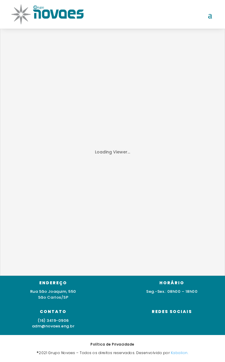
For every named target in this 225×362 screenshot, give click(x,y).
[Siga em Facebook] (166, 323)
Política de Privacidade (112, 344)
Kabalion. (180, 352)
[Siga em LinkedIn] (189, 323)
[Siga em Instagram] (154, 323)
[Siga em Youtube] (178, 323)
